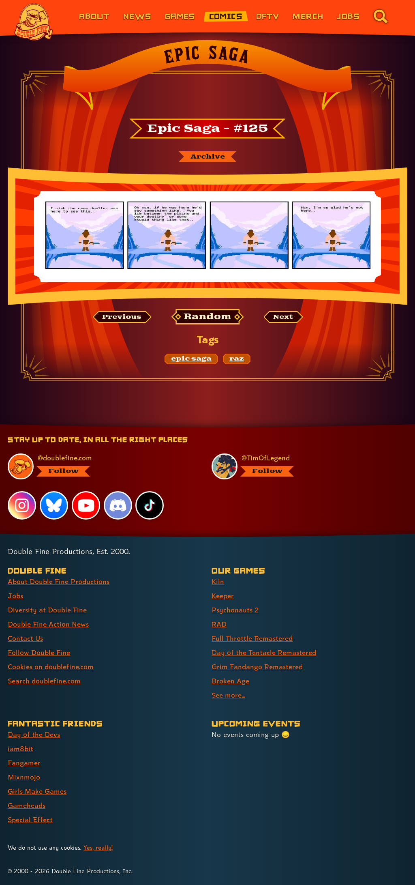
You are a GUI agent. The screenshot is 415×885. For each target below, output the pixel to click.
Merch (308, 16)
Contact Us (25, 638)
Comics (226, 16)
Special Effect (30, 819)
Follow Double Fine (39, 652)
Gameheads (26, 805)
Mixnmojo (24, 777)
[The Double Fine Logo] (34, 22)
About (94, 16)
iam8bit (20, 748)
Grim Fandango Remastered (257, 666)
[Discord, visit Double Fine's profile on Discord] (118, 505)
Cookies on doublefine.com (51, 666)
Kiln (218, 581)
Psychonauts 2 (235, 610)
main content (244, 427)
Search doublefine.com (44, 681)
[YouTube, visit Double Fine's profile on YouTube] (86, 505)
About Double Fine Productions (58, 581)
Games (180, 16)
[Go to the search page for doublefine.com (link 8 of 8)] (380, 16)
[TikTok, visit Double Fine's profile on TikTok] (149, 505)
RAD (219, 624)
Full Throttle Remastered (252, 638)
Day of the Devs (34, 734)
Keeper (223, 595)
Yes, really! (98, 847)
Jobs (348, 16)
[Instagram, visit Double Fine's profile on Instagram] (22, 505)
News (137, 16)
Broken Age (230, 681)
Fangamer (24, 762)
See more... (228, 695)
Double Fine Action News (48, 624)
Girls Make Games (37, 791)
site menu (200, 427)
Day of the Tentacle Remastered (264, 652)
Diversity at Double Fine (47, 610)
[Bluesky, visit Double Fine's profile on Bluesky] (54, 505)
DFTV (267, 16)
